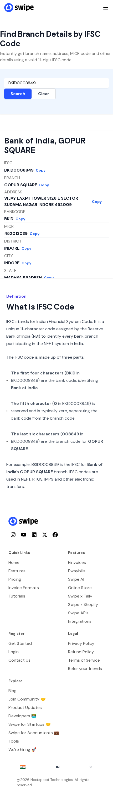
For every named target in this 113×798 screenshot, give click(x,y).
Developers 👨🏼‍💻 (22, 716)
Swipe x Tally (80, 596)
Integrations (79, 621)
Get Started (20, 643)
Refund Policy (81, 652)
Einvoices (77, 562)
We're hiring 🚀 (22, 749)
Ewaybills (76, 571)
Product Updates (25, 707)
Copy (40, 170)
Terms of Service (84, 660)
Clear (43, 93)
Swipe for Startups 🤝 (29, 724)
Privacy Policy (81, 643)
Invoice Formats (23, 587)
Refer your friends (85, 668)
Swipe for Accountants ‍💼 (33, 732)
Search (18, 93)
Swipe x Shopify (83, 604)
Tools (13, 741)
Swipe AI (76, 579)
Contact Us (19, 660)
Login (13, 652)
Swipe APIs (78, 613)
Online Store (80, 587)
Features (16, 571)
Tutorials (16, 596)
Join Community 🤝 (27, 699)
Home (13, 562)
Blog (12, 690)
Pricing (14, 579)
